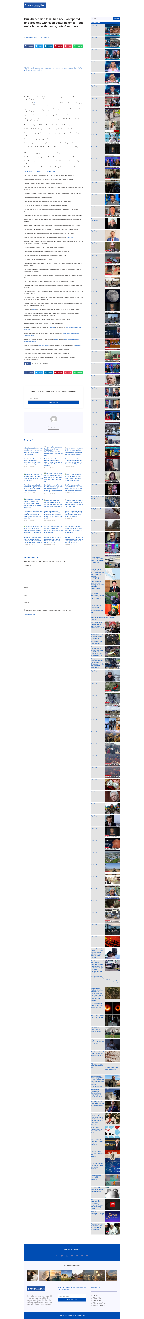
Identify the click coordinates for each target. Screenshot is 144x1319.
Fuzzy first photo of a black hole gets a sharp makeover (97, 1005)
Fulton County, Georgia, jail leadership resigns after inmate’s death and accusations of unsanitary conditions (97, 1119)
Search (116, 19)
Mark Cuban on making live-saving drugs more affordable (97, 1142)
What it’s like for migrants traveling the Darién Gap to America (96, 1130)
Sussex (52, 327)
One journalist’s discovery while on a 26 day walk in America (97, 1154)
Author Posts (54, 428)
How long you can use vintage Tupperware (96, 1177)
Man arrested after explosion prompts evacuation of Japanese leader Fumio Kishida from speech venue (97, 639)
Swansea (37, 103)
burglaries (78, 345)
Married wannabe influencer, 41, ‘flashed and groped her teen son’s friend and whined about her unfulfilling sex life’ (73, 461)
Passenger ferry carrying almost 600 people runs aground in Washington (97, 559)
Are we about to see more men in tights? (97, 1016)
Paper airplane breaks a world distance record (96, 1029)
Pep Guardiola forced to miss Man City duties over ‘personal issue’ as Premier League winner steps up (33, 461)
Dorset (56, 339)
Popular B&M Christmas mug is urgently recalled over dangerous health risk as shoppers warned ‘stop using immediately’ (33, 514)
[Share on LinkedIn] (37, 363)
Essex (46, 345)
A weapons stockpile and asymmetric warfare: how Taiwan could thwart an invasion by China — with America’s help (97, 651)
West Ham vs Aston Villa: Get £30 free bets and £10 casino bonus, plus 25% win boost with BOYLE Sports (74, 540)
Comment (27, 565)
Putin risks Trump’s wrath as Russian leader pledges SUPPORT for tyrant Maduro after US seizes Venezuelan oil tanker (53, 462)
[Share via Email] (40, 363)
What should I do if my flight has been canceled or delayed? (97, 1166)
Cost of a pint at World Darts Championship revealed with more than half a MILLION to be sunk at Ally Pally (73, 513)
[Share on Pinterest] (35, 363)
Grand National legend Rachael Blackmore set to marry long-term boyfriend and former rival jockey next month (53, 514)
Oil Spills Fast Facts (97, 509)
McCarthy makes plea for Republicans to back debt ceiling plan (97, 1104)
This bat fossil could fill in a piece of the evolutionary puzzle (97, 1053)
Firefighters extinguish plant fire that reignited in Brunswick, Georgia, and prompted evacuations (97, 663)
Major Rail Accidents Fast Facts (97, 497)
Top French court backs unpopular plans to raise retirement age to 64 (97, 625)
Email (26, 595)
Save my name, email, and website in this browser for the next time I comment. (48, 610)
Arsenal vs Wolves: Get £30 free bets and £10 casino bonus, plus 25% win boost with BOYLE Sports (53, 540)
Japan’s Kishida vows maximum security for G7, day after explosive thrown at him (97, 585)
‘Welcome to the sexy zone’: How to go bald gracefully (97, 1189)
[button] (29, 46)
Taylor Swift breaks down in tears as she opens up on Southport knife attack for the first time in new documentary (33, 540)
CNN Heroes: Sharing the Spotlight (97, 1212)
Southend (41, 345)
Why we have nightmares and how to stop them (97, 1041)
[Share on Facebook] (27, 363)
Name (26, 587)
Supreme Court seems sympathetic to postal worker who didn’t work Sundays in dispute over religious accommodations (97, 1081)
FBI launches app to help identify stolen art (97, 1065)
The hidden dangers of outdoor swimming (97, 977)
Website (26, 602)
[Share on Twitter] (32, 363)
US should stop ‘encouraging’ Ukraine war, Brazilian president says (97, 609)
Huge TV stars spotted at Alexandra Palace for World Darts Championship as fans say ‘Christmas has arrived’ (73, 487)
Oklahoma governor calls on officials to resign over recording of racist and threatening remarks (97, 1204)
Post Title (94, 25)
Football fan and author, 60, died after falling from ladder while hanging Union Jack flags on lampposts (33, 487)
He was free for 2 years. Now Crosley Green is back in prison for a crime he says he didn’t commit (97, 953)
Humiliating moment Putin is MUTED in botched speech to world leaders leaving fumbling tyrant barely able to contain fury (53, 488)
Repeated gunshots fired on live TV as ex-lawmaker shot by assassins (97, 1226)
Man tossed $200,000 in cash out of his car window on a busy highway (97, 596)
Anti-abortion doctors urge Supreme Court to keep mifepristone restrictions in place (97, 1093)
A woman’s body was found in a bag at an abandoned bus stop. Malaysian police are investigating (97, 573)
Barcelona (70, 237)
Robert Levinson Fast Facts (96, 219)
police (34, 309)
